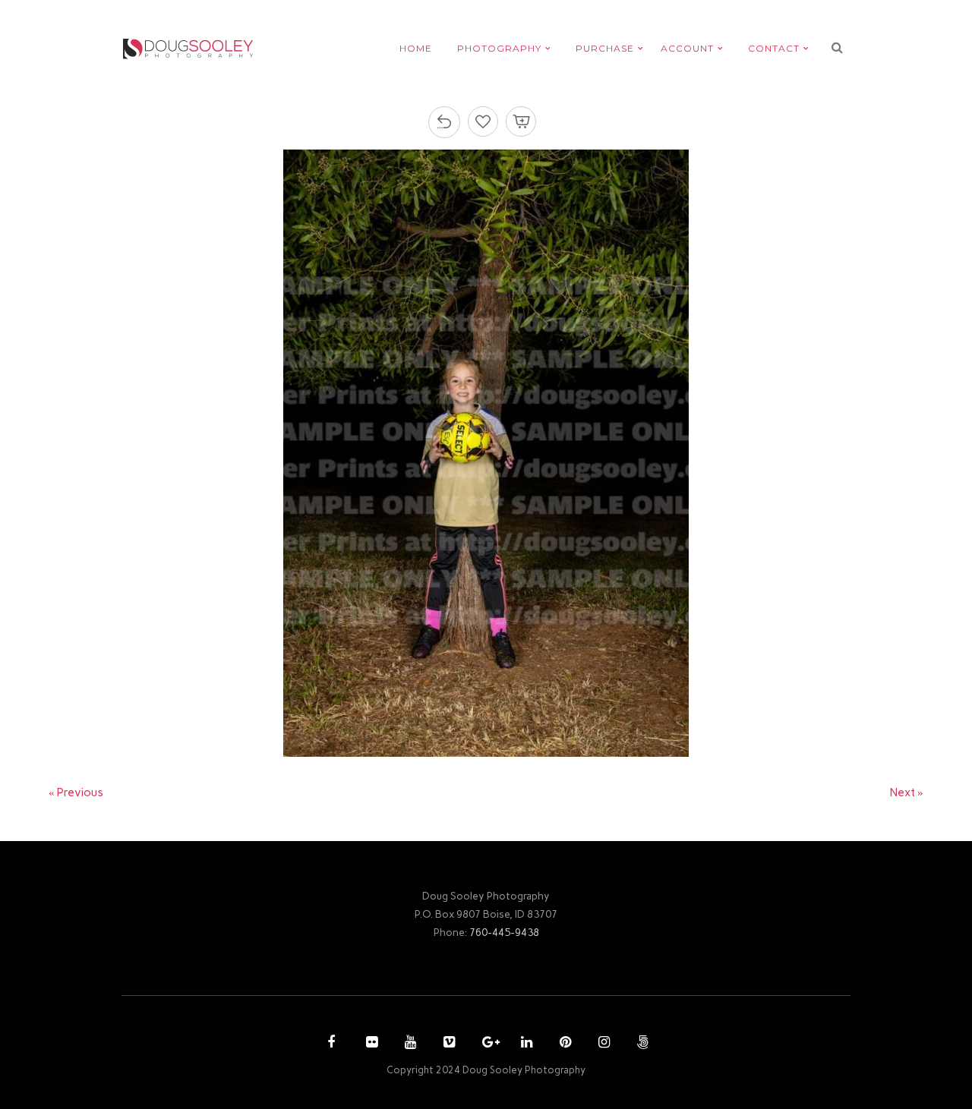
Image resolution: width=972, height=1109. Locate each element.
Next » (906, 792)
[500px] (641, 1043)
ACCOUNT (687, 48)
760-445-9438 (504, 932)
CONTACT (774, 48)
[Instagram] (602, 1043)
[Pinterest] (563, 1043)
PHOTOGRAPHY (499, 48)
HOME (415, 48)
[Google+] (486, 1043)
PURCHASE (605, 48)
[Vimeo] (447, 1043)
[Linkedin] (525, 1043)
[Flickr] (370, 1043)
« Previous (76, 792)
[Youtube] (408, 1043)
